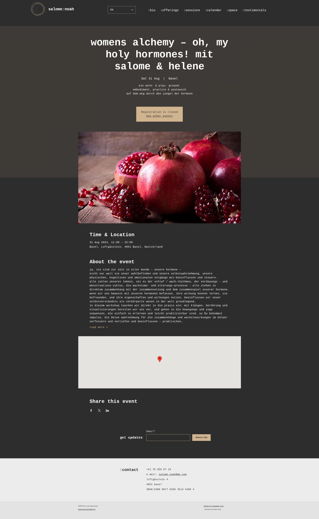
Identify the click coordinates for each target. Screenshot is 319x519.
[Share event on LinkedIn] (107, 410)
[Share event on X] (99, 410)
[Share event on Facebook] (91, 410)
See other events (159, 116)
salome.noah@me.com (172, 474)
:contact (129, 470)
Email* (150, 431)
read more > (99, 327)
